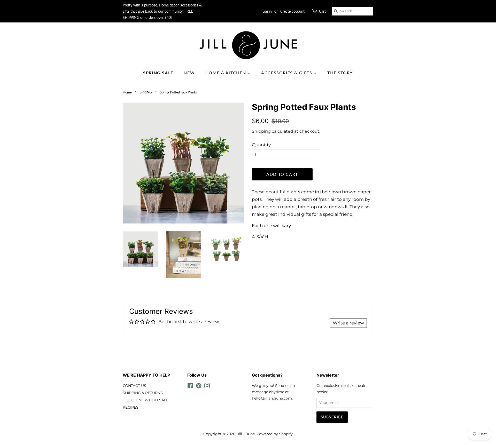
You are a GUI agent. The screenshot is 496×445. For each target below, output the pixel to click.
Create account (292, 11)
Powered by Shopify (275, 434)
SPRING (146, 92)
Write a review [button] (348, 322)
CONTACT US (134, 385)
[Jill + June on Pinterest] (199, 386)
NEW (189, 72)
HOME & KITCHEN (226, 72)
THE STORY (340, 72)
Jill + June (246, 434)
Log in (267, 11)
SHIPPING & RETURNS (143, 393)
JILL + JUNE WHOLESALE (145, 400)
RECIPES (130, 407)
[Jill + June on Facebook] (190, 386)
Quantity (261, 144)
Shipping (261, 131)
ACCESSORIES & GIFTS (287, 72)
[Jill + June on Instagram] (207, 386)
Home (127, 92)
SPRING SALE (158, 72)
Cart (322, 11)
